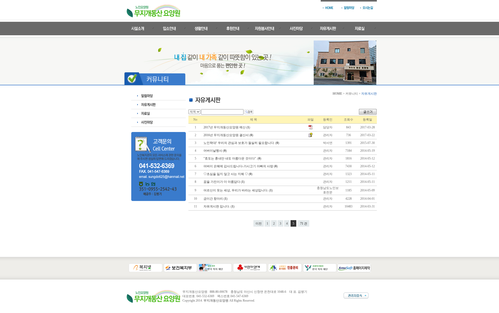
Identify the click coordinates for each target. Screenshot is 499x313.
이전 (258, 223)
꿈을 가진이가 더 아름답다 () (224, 182)
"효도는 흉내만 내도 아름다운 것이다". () (232, 158)
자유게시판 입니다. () (219, 206)
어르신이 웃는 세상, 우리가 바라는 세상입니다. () (238, 190)
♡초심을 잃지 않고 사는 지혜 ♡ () (228, 174)
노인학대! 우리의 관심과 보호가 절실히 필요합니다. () (241, 143)
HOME (337, 93)
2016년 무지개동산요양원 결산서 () (228, 135)
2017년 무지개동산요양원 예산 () (227, 127)
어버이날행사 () (215, 150)
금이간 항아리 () (215, 198)
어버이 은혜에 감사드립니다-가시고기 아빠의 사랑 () (240, 166)
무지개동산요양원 (215, 300)
